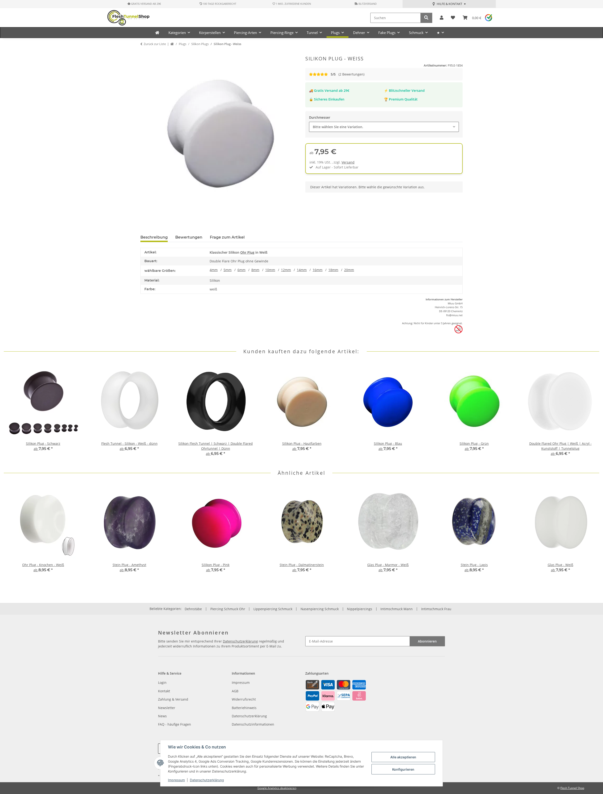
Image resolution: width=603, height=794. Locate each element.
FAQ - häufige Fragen (174, 724)
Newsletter (166, 708)
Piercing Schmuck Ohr (227, 609)
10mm (270, 270)
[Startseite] (172, 44)
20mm (349, 270)
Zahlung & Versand (173, 699)
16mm (317, 270)
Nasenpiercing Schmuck (320, 609)
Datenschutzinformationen (253, 724)
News (162, 716)
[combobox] (384, 127)
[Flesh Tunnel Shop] (157, 32)
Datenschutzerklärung (207, 780)
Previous (12, 412)
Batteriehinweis (244, 708)
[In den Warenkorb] (144, 53)
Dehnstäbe (193, 609)
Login (162, 682)
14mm (302, 270)
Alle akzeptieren (403, 757)
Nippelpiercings (359, 609)
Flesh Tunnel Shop (572, 788)
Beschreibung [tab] (154, 237)
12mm (286, 270)
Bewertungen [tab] (188, 237)
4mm (214, 270)
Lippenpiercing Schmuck (272, 609)
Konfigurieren (403, 769)
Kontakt (164, 691)
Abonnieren (427, 641)
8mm (255, 270)
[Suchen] (426, 18)
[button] (441, 17)
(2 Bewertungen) (347, 74)
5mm (228, 270)
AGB (235, 691)
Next (591, 412)
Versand (348, 162)
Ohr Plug (247, 252)
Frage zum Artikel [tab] (227, 237)
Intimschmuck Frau (436, 609)
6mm (241, 270)
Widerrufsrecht (244, 699)
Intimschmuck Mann (396, 609)
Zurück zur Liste (155, 44)
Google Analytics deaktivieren (276, 788)
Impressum (176, 780)
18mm (333, 270)
